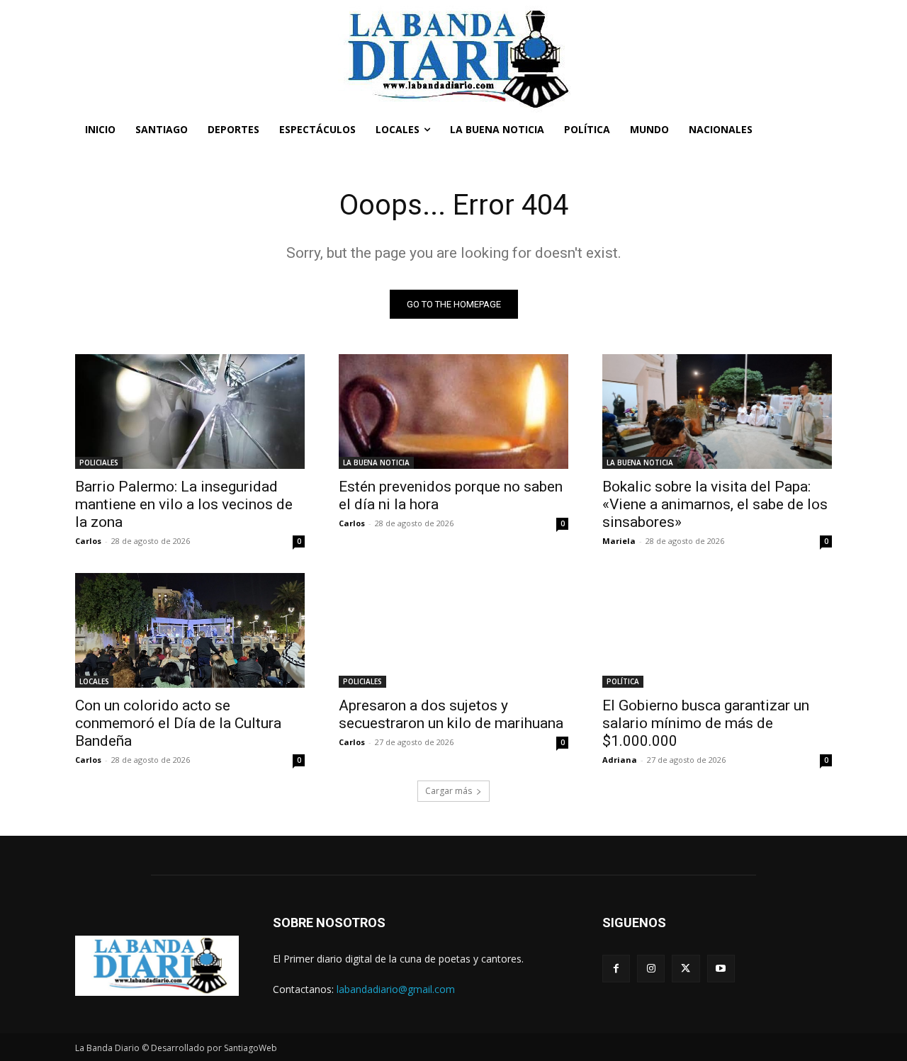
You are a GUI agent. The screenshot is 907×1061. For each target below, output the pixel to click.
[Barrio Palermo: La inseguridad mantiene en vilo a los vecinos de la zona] (190, 411)
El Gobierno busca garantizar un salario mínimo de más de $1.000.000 (705, 723)
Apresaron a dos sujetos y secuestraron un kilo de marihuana (451, 714)
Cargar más (448, 791)
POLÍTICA (623, 681)
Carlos (88, 540)
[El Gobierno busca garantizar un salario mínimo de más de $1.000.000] (717, 630)
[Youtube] (721, 968)
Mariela (619, 540)
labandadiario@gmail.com (396, 989)
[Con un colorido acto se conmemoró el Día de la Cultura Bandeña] (190, 630)
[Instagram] (651, 968)
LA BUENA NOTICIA (376, 462)
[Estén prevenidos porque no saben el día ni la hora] (453, 411)
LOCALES (94, 681)
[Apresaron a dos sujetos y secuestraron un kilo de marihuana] (453, 630)
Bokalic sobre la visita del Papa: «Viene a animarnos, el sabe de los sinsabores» (715, 504)
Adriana (619, 759)
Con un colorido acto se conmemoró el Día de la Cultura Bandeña (178, 723)
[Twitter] (685, 968)
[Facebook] (616, 968)
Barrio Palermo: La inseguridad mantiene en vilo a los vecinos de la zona (184, 504)
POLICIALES (98, 462)
